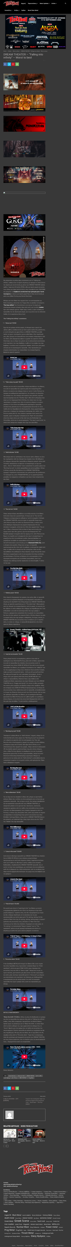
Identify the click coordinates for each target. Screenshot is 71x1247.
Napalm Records (10, 1227)
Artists (54, 3)
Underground (38, 1233)
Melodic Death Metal (37, 1224)
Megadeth (26, 1224)
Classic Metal (56, 1215)
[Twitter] (9, 64)
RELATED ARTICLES (11, 1126)
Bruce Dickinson (36, 1215)
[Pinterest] (13, 64)
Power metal (52, 1227)
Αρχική (23, 3)
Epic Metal (36, 1218)
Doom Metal (18, 1218)
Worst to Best (16, 51)
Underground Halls (47, 1233)
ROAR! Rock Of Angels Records (36, 1230)
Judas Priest (18, 1224)
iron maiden (9, 1224)
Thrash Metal (27, 1233)
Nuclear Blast (23, 1227)
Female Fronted (56, 1218)
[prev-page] (4, 1146)
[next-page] (7, 1146)
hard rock (41, 1221)
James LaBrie (39, 1075)
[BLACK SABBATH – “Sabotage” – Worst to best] (39, 1133)
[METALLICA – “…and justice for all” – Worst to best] (9, 1133)
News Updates (44, 3)
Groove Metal (33, 1221)
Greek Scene (21, 1221)
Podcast (43, 1227)
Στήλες (16, 10)
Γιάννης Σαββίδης (25, 1236)
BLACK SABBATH (27, 1215)
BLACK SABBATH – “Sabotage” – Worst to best (39, 1140)
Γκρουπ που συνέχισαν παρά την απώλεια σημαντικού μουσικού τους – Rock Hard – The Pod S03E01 (35, 1101)
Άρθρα (23, 10)
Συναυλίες (8, 10)
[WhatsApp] (17, 64)
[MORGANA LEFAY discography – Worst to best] (24, 1133)
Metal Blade (47, 1224)
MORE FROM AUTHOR (29, 1126)
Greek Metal (9, 1221)
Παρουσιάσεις (32, 3)
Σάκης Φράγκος (38, 1236)
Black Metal (16, 1215)
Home (4, 51)
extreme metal (46, 1218)
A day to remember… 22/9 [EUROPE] (10, 1099)
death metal (9, 1218)
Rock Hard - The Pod (58, 1230)
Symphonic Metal (16, 1233)
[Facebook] (5, 64)
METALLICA (55, 1224)
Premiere (61, 1227)
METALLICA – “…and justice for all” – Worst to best (9, 1140)
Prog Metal (31, 1077)
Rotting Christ (8, 1233)
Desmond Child (21, 1075)
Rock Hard (48, 1230)
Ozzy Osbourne (34, 1227)
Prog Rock (19, 1230)
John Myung (7, 1077)
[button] (65, 3)
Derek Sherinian (12, 1075)
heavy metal (49, 1221)
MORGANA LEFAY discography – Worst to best (24, 1140)
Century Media (47, 1215)
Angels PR (8, 1215)
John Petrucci (15, 1077)
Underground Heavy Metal (12, 1236)
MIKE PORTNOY (23, 1077)
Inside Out (56, 1221)
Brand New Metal (33, 10)
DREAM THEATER (30, 1075)
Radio (25, 1230)
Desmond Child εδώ (34, 543)
